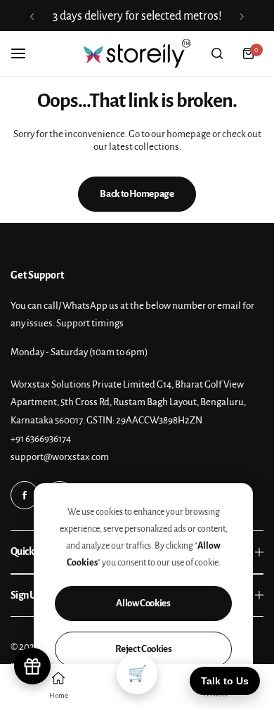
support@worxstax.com (60, 457)
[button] (32, 16)
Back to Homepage (137, 194)
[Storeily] (137, 53)
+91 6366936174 (41, 438)
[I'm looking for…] (217, 53)
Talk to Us (225, 680)
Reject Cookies (143, 649)
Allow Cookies (143, 603)
